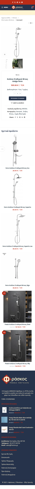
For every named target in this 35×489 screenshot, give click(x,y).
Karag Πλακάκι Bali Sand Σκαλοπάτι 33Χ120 (21, 428)
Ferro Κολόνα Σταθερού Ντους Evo (17, 168)
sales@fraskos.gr (12, 445)
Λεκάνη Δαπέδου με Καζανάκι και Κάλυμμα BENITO (20, 409)
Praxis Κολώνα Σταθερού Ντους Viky (17, 363)
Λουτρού (19, 20)
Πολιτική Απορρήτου (8, 475)
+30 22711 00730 (14, 443)
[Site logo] (17, 7)
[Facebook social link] (13, 2)
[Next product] (33, 23)
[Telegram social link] (22, 2)
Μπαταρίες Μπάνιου (8, 20)
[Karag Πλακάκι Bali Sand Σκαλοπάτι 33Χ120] (4, 430)
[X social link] (15, 2)
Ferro (17, 75)
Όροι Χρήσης (5, 471)
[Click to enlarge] (5, 54)
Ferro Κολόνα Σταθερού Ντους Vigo (17, 285)
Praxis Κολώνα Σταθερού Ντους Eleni (17, 324)
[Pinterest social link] (17, 2)
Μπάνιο (15, 18)
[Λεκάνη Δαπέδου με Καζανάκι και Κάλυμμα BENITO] (4, 410)
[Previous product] (29, 23)
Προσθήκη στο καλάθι (17, 98)
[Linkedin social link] (20, 2)
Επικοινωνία (5, 457)
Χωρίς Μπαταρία (20, 114)
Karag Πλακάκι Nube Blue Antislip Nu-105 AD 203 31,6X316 (20, 419)
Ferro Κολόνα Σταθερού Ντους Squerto (17, 207)
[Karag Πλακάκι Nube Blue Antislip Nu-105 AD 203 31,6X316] (4, 420)
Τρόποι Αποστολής (7, 464)
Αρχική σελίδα (6, 18)
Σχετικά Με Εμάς (7, 454)
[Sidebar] (2, 149)
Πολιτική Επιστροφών (8, 468)
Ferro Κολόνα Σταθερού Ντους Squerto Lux (17, 246)
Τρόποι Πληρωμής (7, 461)
